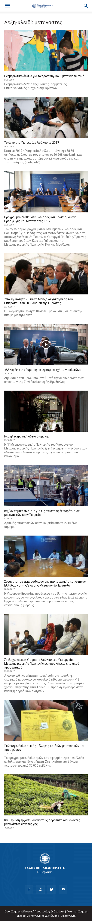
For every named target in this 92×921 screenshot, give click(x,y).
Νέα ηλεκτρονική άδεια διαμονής (26, 436)
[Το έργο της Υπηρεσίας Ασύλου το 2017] (46, 117)
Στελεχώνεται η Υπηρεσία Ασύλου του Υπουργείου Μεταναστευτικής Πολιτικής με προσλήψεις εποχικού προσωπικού (41, 663)
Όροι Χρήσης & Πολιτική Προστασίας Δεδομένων (35, 911)
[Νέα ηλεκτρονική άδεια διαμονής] (46, 411)
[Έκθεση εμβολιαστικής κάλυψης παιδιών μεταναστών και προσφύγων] (46, 720)
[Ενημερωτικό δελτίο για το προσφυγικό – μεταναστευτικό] (46, 50)
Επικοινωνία (68, 915)
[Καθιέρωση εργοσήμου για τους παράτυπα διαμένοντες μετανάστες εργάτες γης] (46, 795)
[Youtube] (63, 889)
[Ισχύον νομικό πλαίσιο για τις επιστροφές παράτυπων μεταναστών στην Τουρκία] (46, 485)
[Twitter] (51, 889)
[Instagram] (40, 889)
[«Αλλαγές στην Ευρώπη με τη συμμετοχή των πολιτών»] (46, 344)
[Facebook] (29, 889)
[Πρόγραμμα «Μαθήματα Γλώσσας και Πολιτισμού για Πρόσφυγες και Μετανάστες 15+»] (46, 191)
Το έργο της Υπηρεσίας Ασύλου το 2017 (31, 142)
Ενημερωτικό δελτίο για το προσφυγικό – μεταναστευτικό (44, 76)
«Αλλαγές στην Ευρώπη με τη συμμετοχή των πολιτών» (42, 370)
